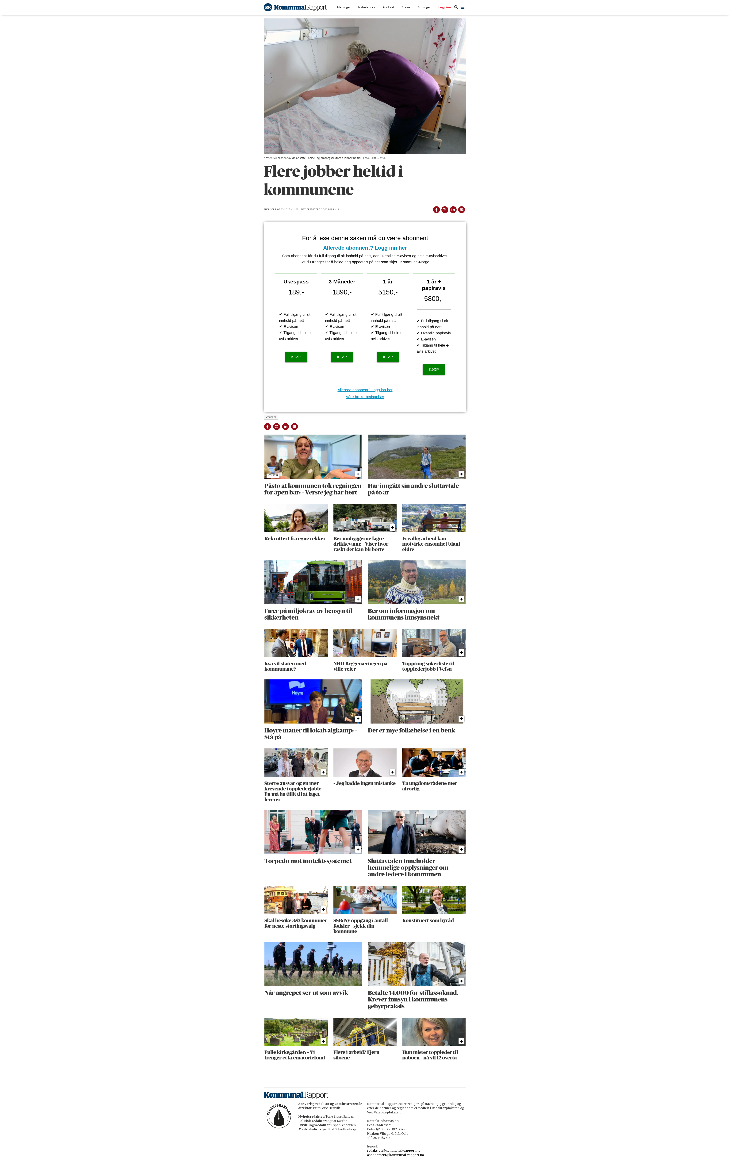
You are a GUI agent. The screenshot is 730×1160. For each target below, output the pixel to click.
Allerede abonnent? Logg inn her (365, 248)
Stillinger (424, 7)
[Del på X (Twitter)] (444, 208)
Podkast (388, 7)
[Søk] (456, 7)
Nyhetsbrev (366, 7)
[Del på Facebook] (436, 208)
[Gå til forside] (295, 7)
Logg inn (444, 7)
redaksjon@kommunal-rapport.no (393, 1150)
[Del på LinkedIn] (453, 208)
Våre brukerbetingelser (365, 397)
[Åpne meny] (462, 7)
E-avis (406, 7)
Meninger (344, 7)
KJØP (296, 357)
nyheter (271, 417)
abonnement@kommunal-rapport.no (395, 1155)
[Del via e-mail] (461, 208)
